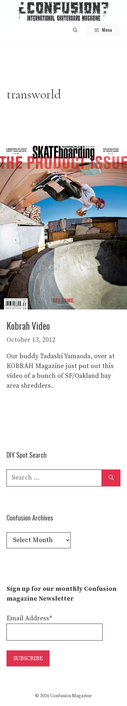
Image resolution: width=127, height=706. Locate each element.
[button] (75, 29)
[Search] (111, 477)
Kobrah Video (28, 325)
